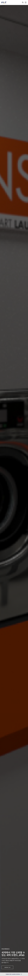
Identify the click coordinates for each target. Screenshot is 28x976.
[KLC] (4, 2)
